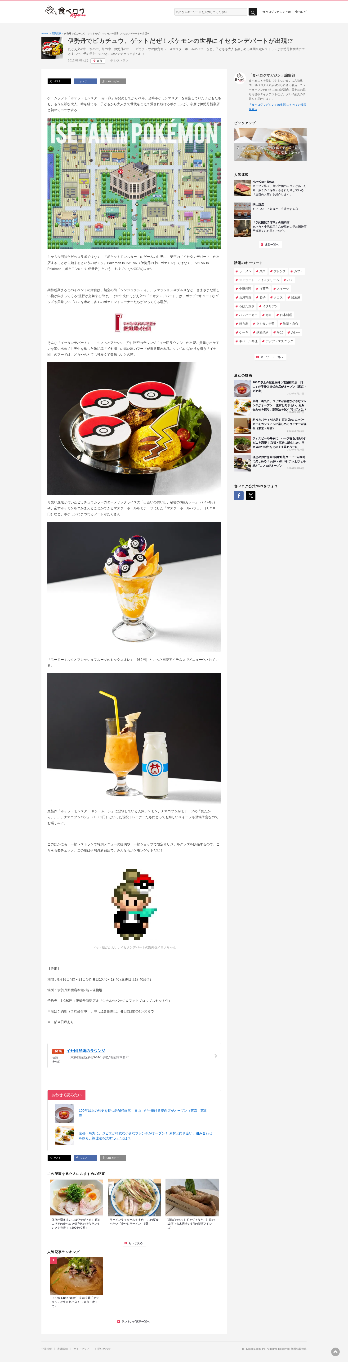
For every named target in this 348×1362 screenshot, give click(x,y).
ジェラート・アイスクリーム (259, 280)
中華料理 (245, 288)
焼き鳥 (243, 323)
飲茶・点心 (290, 323)
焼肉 (262, 271)
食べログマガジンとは (277, 11)
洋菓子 (264, 288)
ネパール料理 (248, 341)
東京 (99, 61)
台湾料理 (245, 297)
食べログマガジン (65, 12)
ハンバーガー (248, 315)
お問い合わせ (103, 1349)
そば (280, 332)
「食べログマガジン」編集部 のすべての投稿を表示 (277, 107)
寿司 (269, 315)
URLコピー (112, 81)
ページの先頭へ (335, 1352)
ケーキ (243, 332)
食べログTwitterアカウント (250, 495)
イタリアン (270, 306)
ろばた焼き (246, 306)
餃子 (262, 297)
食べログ (301, 11)
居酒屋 (295, 297)
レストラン (121, 60)
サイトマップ (81, 1349)
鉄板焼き (262, 332)
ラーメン (245, 271)
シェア (83, 81)
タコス (278, 297)
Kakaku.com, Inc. (256, 1349)
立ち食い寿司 (265, 323)
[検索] (253, 12)
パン (290, 280)
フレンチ (280, 271)
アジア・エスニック (279, 341)
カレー (295, 332)
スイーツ (283, 288)
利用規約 (63, 1349)
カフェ (298, 271)
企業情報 (46, 1349)
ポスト (57, 81)
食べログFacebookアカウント (239, 495)
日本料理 (286, 315)
